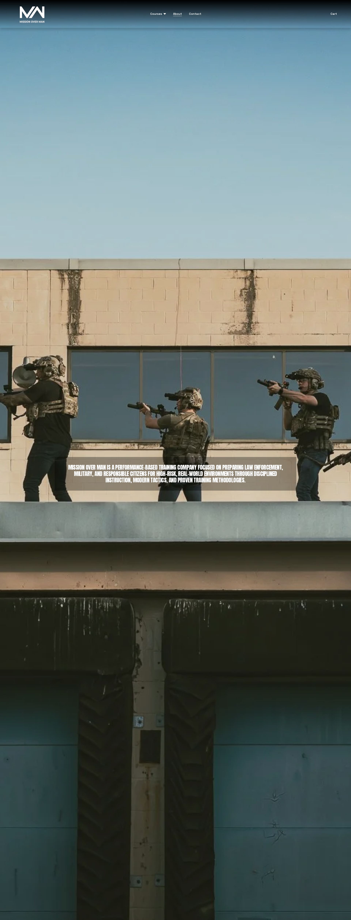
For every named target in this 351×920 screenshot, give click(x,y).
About (177, 14)
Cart (334, 14)
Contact (195, 14)
